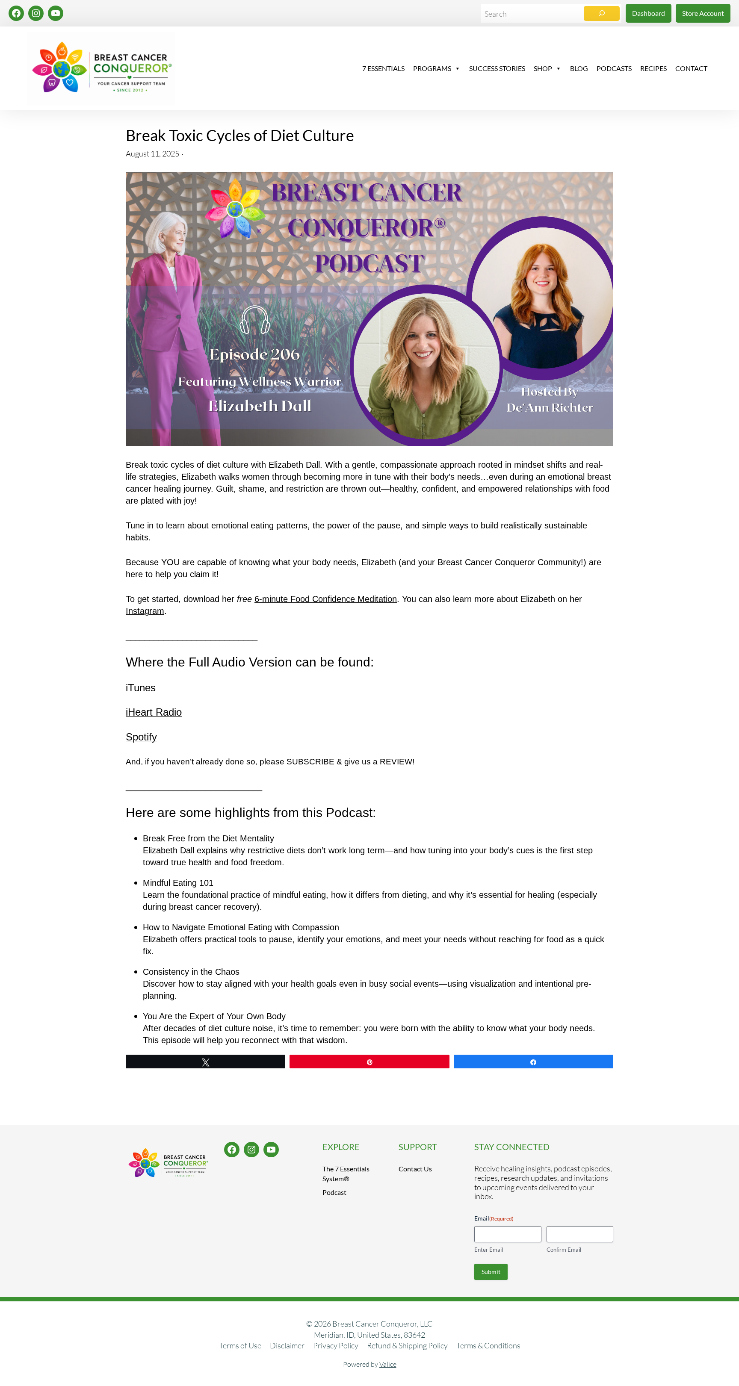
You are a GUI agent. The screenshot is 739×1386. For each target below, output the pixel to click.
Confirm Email (564, 1249)
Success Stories (497, 68)
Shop (543, 68)
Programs (432, 68)
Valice (387, 1364)
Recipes (653, 68)
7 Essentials (383, 68)
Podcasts (614, 68)
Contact (691, 68)
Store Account (703, 13)
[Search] (602, 13)
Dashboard (648, 13)
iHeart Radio (154, 712)
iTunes (141, 687)
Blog (579, 68)
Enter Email (488, 1249)
